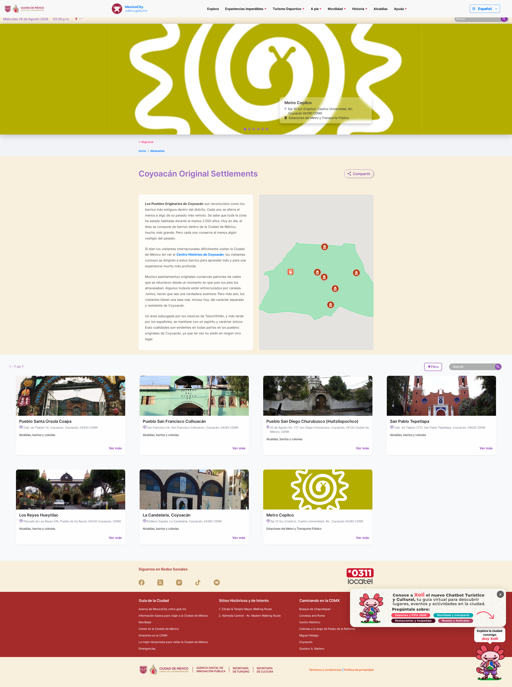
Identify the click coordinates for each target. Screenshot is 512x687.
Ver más (115, 448)
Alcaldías (381, 9)
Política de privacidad (359, 669)
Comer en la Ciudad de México (159, 628)
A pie (315, 9)
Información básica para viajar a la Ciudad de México (173, 615)
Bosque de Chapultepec (315, 609)
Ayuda (399, 9)
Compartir (361, 174)
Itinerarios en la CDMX (153, 635)
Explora (213, 9)
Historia (358, 9)
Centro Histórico (309, 622)
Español (485, 9)
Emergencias (147, 648)
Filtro (433, 367)
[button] (331, 305)
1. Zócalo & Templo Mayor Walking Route (245, 609)
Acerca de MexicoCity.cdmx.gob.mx (162, 609)
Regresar (146, 142)
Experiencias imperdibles (244, 9)
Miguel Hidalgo (309, 635)
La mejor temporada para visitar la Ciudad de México (173, 642)
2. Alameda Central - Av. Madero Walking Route (250, 615)
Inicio (142, 151)
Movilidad (335, 9)
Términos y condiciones (325, 669)
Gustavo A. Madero (311, 648)
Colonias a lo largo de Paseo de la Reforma (327, 628)
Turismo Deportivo (287, 9)
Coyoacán (305, 642)
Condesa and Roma (312, 615)
